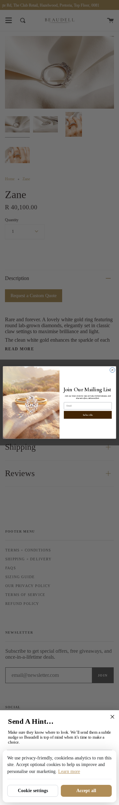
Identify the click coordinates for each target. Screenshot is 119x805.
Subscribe (88, 415)
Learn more (69, 771)
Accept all (86, 790)
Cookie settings (33, 790)
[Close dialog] (112, 370)
